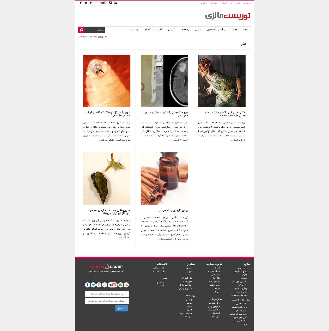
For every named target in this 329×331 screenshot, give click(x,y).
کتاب (162, 285)
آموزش (217, 267)
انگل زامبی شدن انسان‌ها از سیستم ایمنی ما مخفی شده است (225, 114)
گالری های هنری (240, 317)
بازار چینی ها (214, 303)
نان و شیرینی (158, 271)
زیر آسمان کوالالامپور (216, 29)
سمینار (189, 306)
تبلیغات (224, 3)
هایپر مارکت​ (215, 316)
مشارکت (213, 3)
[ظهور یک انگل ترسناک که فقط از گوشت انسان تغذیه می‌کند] (106, 106)
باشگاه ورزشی (214, 271)
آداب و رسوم (241, 267)
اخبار (235, 29)
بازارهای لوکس (214, 306)
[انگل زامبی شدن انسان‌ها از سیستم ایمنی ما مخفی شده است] (222, 106)
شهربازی (216, 291)
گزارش (171, 29)
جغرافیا (244, 274)
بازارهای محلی (214, 309)
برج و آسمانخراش (239, 307)
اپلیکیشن (160, 282)
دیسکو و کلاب (214, 281)
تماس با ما (235, 3)
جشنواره (188, 299)
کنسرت (189, 309)
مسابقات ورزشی (185, 313)
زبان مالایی (242, 285)
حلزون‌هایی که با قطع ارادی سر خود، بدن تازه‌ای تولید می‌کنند (109, 212)
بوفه (190, 274)
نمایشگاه (188, 316)
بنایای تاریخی (241, 310)
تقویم (203, 3)
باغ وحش (215, 274)
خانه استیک (187, 278)
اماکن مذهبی (241, 303)
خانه (245, 29)
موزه (245, 324)
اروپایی (189, 271)
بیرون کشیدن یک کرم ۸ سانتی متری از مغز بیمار (165, 114)
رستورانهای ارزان (185, 285)
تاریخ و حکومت (240, 271)
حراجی (189, 303)
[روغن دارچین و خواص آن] (164, 204)
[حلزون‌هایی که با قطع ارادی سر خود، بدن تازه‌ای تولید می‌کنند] (106, 204)
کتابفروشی (215, 313)
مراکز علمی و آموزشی (238, 320)
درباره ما (247, 3)
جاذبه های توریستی (238, 314)
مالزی (198, 29)
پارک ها (216, 278)
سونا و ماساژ (214, 285)
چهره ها (244, 278)
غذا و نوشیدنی (241, 291)
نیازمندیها (134, 29)
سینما (217, 288)
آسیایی (189, 267)
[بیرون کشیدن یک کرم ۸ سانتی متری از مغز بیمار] (164, 106)
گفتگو (147, 29)
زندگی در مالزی (240, 288)
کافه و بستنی (158, 267)
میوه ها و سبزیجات (239, 295)
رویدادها (185, 29)
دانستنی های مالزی (239, 281)
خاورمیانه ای (187, 281)
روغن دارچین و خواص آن (173, 210)
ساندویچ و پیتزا (185, 288)
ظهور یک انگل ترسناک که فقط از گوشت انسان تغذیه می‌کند (107, 114)
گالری (159, 29)
